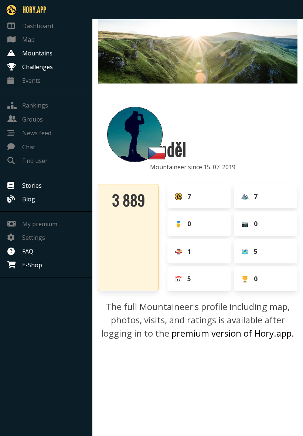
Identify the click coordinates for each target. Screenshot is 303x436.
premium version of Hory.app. (232, 333)
